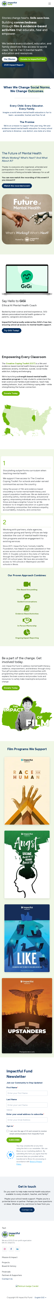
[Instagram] (4, 1248)
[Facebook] (11, 1248)
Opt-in (10, 1126)
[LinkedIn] (17, 1248)
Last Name (12, 1099)
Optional (9, 1110)
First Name (12, 1087)
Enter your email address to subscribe (25, 1114)
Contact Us (27, 1210)
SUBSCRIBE (14, 1140)
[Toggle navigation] (49, 3)
